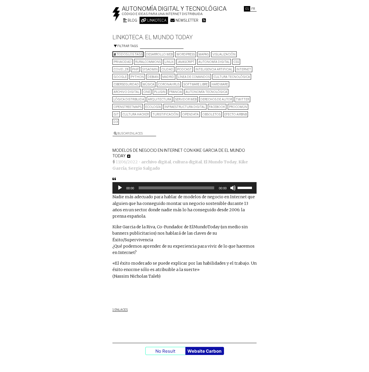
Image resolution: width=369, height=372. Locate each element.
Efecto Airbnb (235, 114)
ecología (153, 107)
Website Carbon (204, 351)
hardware (220, 84)
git (116, 114)
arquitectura (159, 99)
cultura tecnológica (232, 76)
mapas (204, 54)
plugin (159, 92)
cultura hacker (136, 114)
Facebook (217, 107)
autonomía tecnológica (206, 92)
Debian (153, 76)
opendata (190, 114)
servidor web (186, 99)
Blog (132, 20)
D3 (116, 122)
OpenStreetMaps (128, 107)
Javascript (186, 61)
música (148, 84)
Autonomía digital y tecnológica (174, 8)
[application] (184, 188)
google (120, 76)
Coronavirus (169, 84)
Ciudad (167, 69)
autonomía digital (214, 61)
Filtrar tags (127, 46)
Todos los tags (129, 54)
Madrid (168, 76)
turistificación (165, 114)
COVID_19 (121, 69)
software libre (195, 84)
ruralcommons (148, 61)
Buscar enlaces (130, 133)
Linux (169, 61)
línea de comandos (194, 76)
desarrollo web (159, 54)
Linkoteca (156, 20)
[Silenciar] (233, 188)
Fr (253, 8)
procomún (238, 107)
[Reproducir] (120, 188)
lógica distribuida (129, 99)
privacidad (122, 61)
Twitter (242, 99)
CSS (236, 61)
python (137, 76)
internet (243, 69)
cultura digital (187, 161)
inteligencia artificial (214, 69)
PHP (135, 69)
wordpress (185, 54)
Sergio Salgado (144, 168)
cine (146, 92)
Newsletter (186, 20)
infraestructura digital (185, 107)
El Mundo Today (220, 161)
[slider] (246, 187)
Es (247, 8)
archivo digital (127, 92)
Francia (175, 92)
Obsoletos (211, 114)
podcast (184, 69)
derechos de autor (216, 99)
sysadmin (150, 69)
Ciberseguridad (126, 84)
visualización (224, 54)
